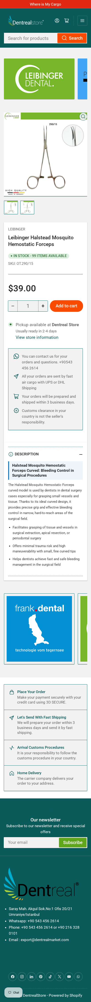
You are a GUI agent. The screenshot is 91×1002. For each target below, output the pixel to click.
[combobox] (45, 38)
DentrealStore (34, 995)
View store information (37, 337)
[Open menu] (82, 20)
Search (76, 38)
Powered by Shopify (65, 995)
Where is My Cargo (45, 4)
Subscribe (73, 842)
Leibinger (16, 229)
